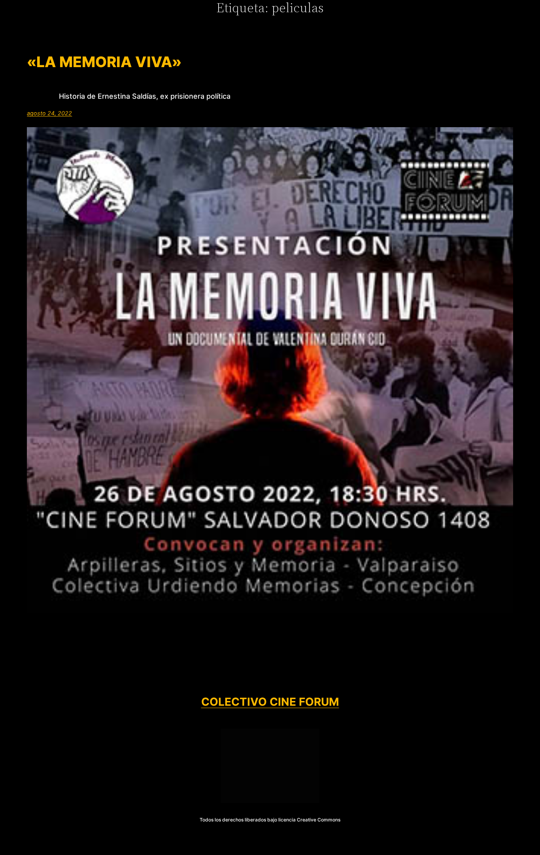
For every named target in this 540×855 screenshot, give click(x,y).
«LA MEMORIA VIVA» (104, 62)
